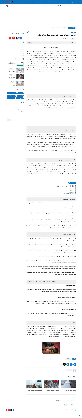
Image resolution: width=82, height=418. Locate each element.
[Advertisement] (41, 17)
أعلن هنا (21, 45)
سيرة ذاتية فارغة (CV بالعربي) (11, 64)
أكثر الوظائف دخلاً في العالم (69, 193)
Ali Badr (72, 38)
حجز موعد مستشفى (72, 5)
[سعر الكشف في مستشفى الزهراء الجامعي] (20, 83)
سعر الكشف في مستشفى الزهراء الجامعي (12, 84)
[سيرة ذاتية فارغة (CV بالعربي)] (20, 64)
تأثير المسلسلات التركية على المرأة (35, 390)
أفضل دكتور (56, 5)
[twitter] (13, 2)
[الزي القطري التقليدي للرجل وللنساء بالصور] (20, 70)
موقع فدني (70, 2)
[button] (71, 364)
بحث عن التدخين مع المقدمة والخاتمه (70, 391)
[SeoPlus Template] (75, 410)
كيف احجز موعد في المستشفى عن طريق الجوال (58, 27)
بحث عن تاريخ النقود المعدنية (53, 390)
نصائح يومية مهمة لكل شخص (68, 190)
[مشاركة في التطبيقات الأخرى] (61, 364)
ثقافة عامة (41, 5)
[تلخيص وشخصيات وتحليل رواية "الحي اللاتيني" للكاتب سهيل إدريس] (20, 76)
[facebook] (10, 2)
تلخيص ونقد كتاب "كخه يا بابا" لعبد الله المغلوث (65, 186)
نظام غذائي (51, 5)
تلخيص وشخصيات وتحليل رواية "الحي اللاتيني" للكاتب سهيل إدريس (11, 77)
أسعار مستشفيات (12, 95)
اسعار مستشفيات (63, 5)
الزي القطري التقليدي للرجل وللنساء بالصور (11, 70)
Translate (58, 405)
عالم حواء (46, 5)
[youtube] (8, 2)
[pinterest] (6, 2)
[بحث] (7, 6)
